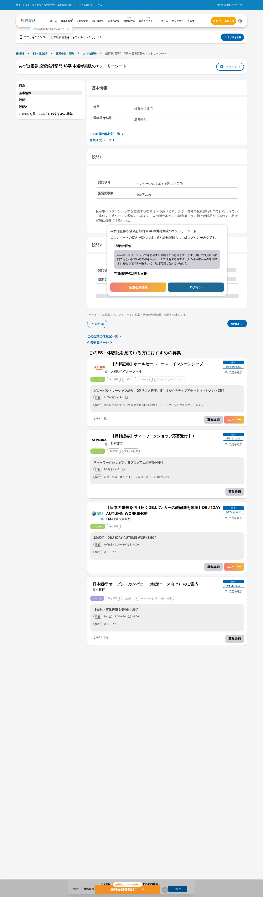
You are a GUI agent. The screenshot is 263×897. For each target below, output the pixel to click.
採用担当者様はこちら (228, 4)
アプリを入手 (234, 37)
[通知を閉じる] (67, 29)
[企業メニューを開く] (99, 367)
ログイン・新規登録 (223, 21)
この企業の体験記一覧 (105, 134)
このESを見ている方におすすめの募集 (46, 113)
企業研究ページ (100, 140)
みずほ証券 (90, 53)
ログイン (196, 287)
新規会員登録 (138, 287)
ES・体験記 (40, 53)
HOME (20, 53)
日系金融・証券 (65, 53)
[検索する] (240, 21)
